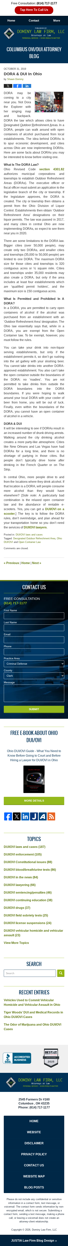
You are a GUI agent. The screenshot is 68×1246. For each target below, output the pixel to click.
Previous (11, 563)
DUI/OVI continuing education (28, 900)
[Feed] (51, 816)
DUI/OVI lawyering (20, 885)
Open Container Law (30, 542)
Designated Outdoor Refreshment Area (34, 538)
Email (7, 634)
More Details (34, 800)
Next (36, 563)
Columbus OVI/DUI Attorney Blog (34, 33)
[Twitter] (16, 816)
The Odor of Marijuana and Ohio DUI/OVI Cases (32, 1027)
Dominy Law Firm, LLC (44, 1229)
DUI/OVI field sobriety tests (26, 915)
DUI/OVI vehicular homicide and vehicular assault (33, 933)
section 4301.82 (51, 169)
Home (11, 20)
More (56, 20)
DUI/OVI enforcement (23, 854)
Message (9, 682)
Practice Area (12, 658)
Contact (34, 20)
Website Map (34, 1176)
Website (34, 1132)
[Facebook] (8, 816)
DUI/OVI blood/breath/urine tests (30, 869)
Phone (8, 646)
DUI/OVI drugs (17, 907)
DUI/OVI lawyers (35, 527)
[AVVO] (42, 816)
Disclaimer (34, 1143)
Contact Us (34, 1165)
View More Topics (16, 942)
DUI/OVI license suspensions (27, 923)
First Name (10, 610)
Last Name (10, 622)
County (8, 670)
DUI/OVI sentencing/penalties (28, 892)
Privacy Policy (34, 1154)
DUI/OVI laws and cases (29, 534)
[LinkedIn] (25, 816)
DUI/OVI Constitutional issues (28, 862)
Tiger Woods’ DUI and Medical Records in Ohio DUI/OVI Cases (33, 1015)
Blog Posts (34, 1187)
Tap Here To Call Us (34, 9)
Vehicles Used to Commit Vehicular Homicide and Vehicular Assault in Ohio (32, 1002)
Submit (34, 709)
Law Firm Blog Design (32, 1240)
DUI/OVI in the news (21, 877)
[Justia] (34, 816)
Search (60, 973)
